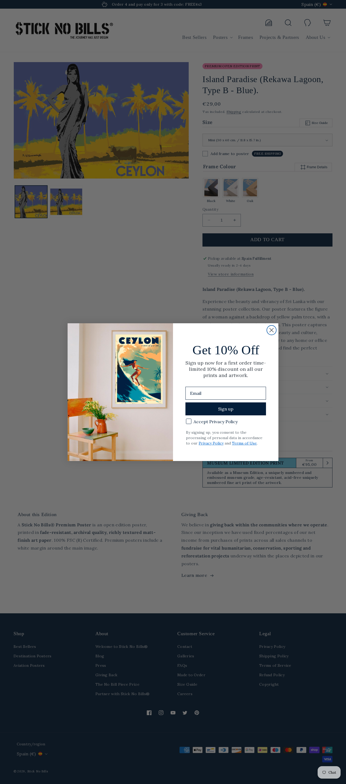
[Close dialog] (271, 330)
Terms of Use (244, 443)
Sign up (225, 409)
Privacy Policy (211, 443)
